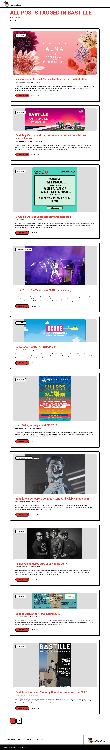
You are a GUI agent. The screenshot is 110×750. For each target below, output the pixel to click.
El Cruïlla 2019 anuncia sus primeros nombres (43, 217)
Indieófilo (37, 293)
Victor (40, 141)
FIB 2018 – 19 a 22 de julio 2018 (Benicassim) (43, 290)
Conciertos (21, 35)
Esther (38, 82)
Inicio (11, 17)
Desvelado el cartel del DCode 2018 (36, 347)
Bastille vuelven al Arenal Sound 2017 (38, 614)
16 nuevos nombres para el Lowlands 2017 (41, 564)
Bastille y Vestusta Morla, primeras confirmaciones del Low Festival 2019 (51, 137)
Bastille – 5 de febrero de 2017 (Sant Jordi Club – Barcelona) (52, 499)
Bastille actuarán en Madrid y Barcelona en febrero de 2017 (51, 692)
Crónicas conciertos (24, 250)
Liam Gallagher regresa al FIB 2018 (36, 425)
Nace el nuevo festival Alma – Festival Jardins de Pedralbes (51, 80)
